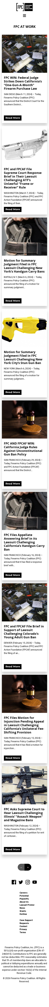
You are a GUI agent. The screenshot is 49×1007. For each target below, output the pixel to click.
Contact (23, 926)
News (22, 908)
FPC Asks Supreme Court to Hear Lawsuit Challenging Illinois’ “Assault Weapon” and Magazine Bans (24, 814)
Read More (12, 117)
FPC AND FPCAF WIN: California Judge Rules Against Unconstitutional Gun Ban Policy (23, 448)
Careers (23, 893)
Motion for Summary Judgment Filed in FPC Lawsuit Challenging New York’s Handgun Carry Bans (24, 265)
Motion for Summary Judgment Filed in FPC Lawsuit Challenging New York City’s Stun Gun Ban (23, 357)
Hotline (23, 914)
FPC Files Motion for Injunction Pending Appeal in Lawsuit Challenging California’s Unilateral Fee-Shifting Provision (24, 725)
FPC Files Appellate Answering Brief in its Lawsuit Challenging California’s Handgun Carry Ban (24, 542)
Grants (23, 911)
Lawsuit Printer (27, 905)
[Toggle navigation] (24, 15)
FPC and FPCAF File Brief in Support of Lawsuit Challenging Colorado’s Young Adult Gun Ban (24, 631)
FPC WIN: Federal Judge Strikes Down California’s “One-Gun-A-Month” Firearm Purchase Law (23, 83)
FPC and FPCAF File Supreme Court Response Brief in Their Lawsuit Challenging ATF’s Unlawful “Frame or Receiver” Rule (23, 178)
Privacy (23, 929)
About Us (24, 902)
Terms (23, 932)
